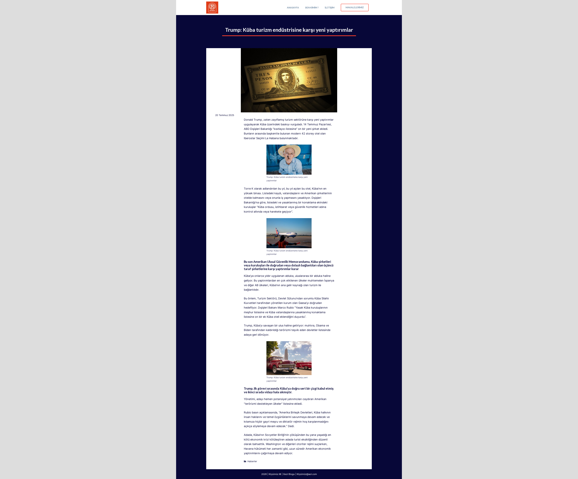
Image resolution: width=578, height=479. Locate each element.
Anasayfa (293, 7)
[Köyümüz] (212, 7)
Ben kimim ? (312, 7)
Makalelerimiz (355, 7)
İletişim (329, 7)
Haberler (252, 461)
